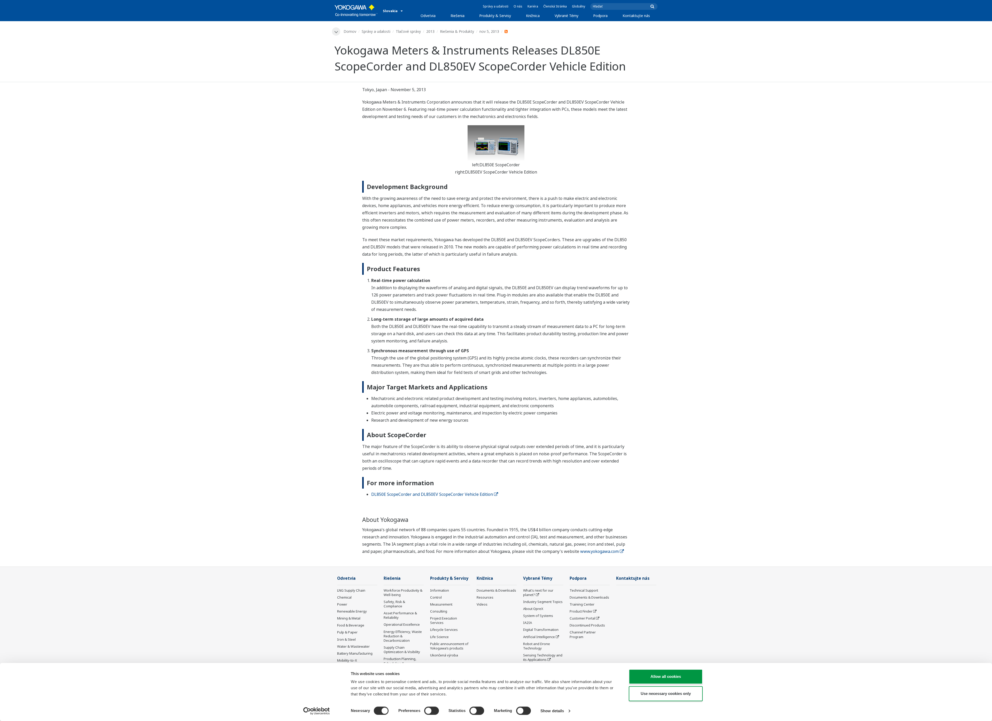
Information (439, 590)
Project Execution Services (443, 620)
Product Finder (581, 611)
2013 (430, 31)
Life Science (439, 636)
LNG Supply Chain (351, 590)
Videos (482, 604)
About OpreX (533, 608)
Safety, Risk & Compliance (394, 603)
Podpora (600, 15)
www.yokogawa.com (599, 551)
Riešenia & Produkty (457, 31)
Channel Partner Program (583, 634)
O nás (518, 6)
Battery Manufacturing (355, 653)
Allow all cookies (665, 676)
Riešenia (457, 15)
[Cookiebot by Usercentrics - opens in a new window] (316, 711)
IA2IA (527, 622)
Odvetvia (428, 15)
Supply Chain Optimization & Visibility (402, 649)
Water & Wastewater (353, 646)
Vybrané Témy (566, 15)
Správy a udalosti (495, 6)
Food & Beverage (350, 625)
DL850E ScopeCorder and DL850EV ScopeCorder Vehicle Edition (432, 494)
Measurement (441, 604)
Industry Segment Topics (543, 601)
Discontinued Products (587, 625)
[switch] (431, 711)
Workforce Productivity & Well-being (403, 592)
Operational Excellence (402, 624)
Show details (552, 711)
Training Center (582, 604)
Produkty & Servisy (495, 15)
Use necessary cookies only (666, 693)
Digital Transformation (541, 629)
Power (342, 604)
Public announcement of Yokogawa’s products (449, 646)
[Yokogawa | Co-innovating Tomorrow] (356, 10)
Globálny (578, 6)
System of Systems (538, 615)
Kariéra (533, 6)
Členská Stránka (555, 6)
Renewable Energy (352, 611)
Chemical (344, 597)
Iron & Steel (346, 639)
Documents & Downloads (496, 590)
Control (436, 597)
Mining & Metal (348, 618)
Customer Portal (582, 618)
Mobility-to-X (347, 660)
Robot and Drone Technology (536, 646)
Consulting (438, 611)
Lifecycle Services (444, 629)
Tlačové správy (408, 31)
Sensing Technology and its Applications (542, 657)
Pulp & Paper (347, 632)
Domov (350, 31)
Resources (485, 597)
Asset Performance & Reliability (400, 615)
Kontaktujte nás (636, 15)
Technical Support (584, 590)
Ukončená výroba (444, 655)
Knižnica (533, 15)
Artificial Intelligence (539, 636)
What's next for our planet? (538, 592)
